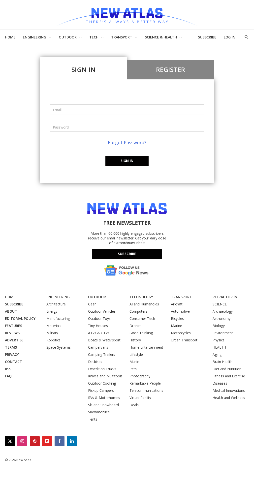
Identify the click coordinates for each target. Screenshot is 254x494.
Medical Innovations (229, 390)
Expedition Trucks (102, 368)
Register (170, 69)
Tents (92, 419)
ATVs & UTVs (98, 332)
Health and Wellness (229, 397)
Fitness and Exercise (229, 376)
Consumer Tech (142, 318)
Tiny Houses (98, 325)
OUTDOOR (68, 37)
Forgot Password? (127, 142)
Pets (133, 368)
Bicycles (177, 318)
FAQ (8, 376)
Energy (51, 311)
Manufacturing (58, 318)
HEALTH (219, 347)
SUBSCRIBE (207, 37)
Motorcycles (181, 332)
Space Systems (58, 347)
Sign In (83, 69)
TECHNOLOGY (141, 297)
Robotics (53, 340)
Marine (176, 325)
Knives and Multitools (105, 376)
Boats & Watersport (104, 340)
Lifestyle (136, 354)
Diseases (220, 383)
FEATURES (13, 325)
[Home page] (127, 15)
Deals (134, 404)
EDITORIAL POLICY (20, 318)
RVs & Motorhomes (104, 397)
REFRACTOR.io (225, 297)
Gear (92, 304)
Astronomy (221, 318)
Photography (139, 376)
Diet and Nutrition (227, 368)
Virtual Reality (140, 397)
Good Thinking (141, 332)
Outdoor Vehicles (102, 311)
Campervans (98, 347)
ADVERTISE (14, 340)
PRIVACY (12, 354)
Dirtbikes (95, 361)
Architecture (56, 304)
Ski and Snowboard (103, 404)
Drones (135, 325)
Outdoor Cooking (102, 383)
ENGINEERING (34, 37)
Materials (53, 325)
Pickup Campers (101, 390)
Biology (219, 325)
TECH (93, 37)
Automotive (180, 311)
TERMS (11, 347)
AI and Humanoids (144, 304)
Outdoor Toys (99, 318)
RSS (8, 368)
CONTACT (13, 361)
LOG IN (229, 37)
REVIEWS (12, 332)
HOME (10, 37)
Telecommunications (146, 390)
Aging (217, 354)
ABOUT (11, 311)
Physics (218, 340)
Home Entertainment (146, 347)
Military (52, 332)
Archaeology (223, 311)
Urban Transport (184, 340)
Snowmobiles (99, 412)
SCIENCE (220, 304)
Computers (138, 311)
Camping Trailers (101, 354)
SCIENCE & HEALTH (161, 37)
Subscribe (127, 253)
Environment (223, 332)
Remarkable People (145, 383)
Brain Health (222, 361)
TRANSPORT (121, 37)
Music (134, 361)
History (135, 340)
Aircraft (177, 304)
